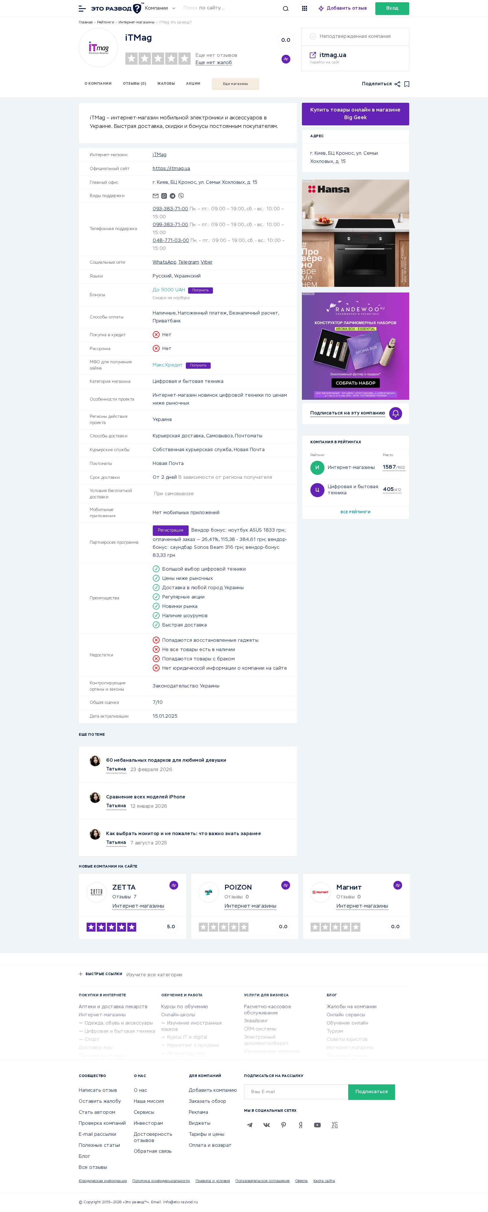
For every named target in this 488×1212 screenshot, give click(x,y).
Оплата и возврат (210, 1145)
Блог (84, 1156)
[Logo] (98, 47)
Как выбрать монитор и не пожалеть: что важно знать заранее (183, 834)
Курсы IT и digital (187, 1037)
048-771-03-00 (171, 241)
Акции (193, 84)
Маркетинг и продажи (193, 1045)
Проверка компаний (102, 1123)
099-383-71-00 (170, 225)
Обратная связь (153, 1151)
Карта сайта (324, 1181)
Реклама (198, 1112)
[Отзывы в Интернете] (117, 8)
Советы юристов (347, 1040)
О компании (98, 84)
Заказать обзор (207, 1101)
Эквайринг (256, 1021)
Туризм (335, 1031)
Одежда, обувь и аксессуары (119, 1023)
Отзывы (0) (134, 84)
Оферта (301, 1181)
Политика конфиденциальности (161, 1181)
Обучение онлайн (348, 1023)
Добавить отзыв (347, 8)
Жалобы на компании (352, 1007)
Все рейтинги (356, 512)
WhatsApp (165, 262)
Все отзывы (93, 1167)
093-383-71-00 (170, 209)
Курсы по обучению (184, 1007)
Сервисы (144, 1112)
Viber (207, 262)
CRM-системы (260, 1029)
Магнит (349, 887)
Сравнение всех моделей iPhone (146, 797)
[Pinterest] (283, 1125)
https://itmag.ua (171, 169)
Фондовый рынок (347, 1056)
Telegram (188, 262)
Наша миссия (149, 1101)
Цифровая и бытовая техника (120, 1031)
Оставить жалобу (100, 1101)
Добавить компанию (213, 1090)
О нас (140, 1090)
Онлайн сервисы (346, 1015)
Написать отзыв (98, 1090)
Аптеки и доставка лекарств (113, 1007)
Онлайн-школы (178, 1015)
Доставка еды (95, 1048)
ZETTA (124, 887)
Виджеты (200, 1123)
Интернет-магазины (351, 468)
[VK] (266, 1125)
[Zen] (300, 1125)
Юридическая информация (103, 1181)
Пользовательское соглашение (263, 1181)
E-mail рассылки (97, 1134)
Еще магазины (235, 84)
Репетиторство (186, 1054)
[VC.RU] (334, 1125)
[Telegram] (249, 1125)
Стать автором (97, 1112)
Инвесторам (148, 1123)
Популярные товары (103, 1056)
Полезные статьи (99, 1145)
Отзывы (121, 897)
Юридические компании (272, 1051)
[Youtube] (317, 1125)
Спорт (92, 1040)
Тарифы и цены (207, 1134)
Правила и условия (213, 1181)
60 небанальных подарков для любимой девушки (166, 760)
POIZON (238, 887)
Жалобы (166, 84)
